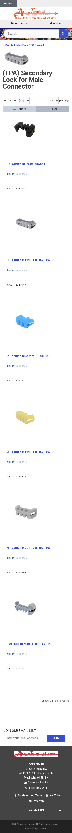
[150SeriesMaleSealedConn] (25, 129)
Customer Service (38, 783)
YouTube (55, 795)
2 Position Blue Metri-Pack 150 (28, 356)
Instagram (38, 801)
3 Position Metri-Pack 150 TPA (28, 452)
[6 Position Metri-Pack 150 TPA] (25, 512)
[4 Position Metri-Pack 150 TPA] (25, 223)
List (54, 109)
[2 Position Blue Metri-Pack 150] (25, 321)
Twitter (39, 795)
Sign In (56, 23)
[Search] (63, 33)
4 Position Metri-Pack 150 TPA (28, 260)
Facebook (23, 795)
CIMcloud (42, 828)
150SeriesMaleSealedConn (26, 164)
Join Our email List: (20, 730)
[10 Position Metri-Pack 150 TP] (25, 609)
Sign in (10, 174)
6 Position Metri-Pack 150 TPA (28, 548)
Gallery (21, 109)
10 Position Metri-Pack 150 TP (28, 644)
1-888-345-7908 (38, 788)
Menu (9, 4)
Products (21, 23)
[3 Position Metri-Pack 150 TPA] (25, 417)
